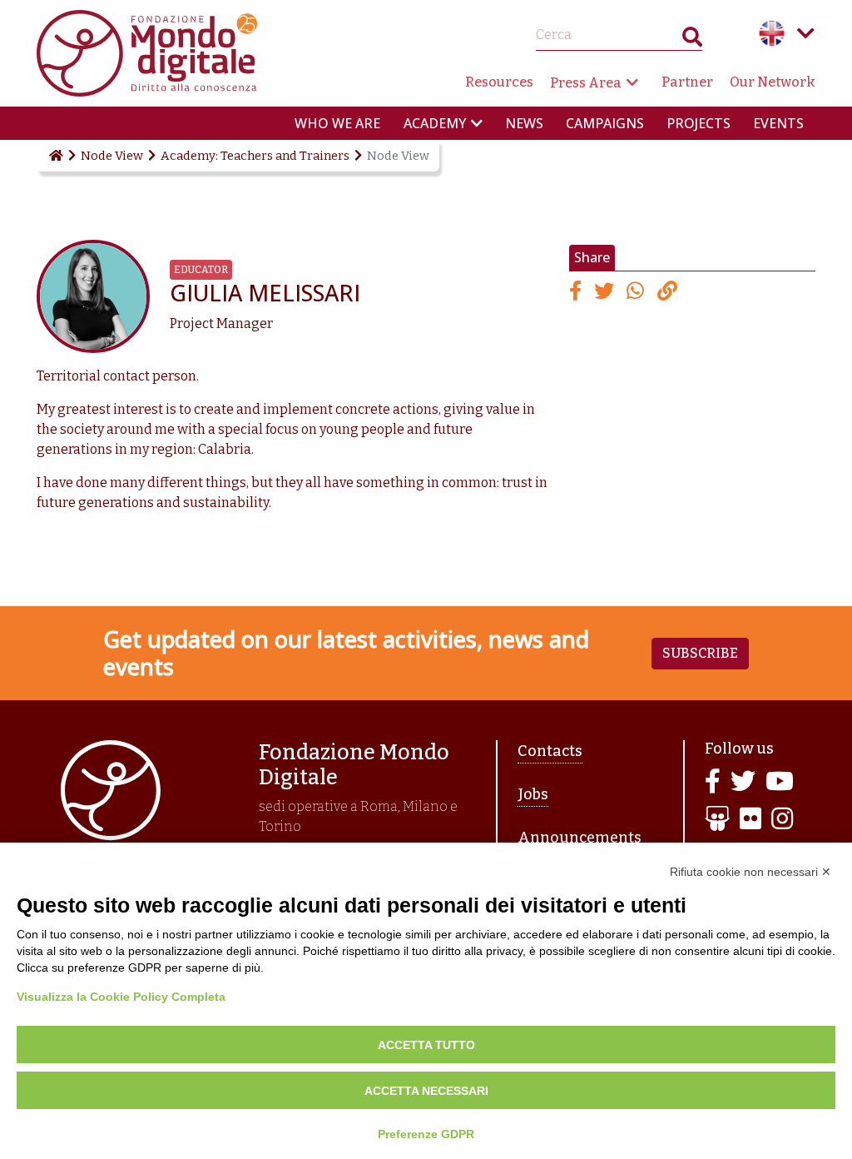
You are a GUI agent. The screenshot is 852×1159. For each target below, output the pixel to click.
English (772, 33)
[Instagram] (782, 819)
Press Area (586, 83)
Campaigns (605, 123)
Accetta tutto (426, 1045)
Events (778, 123)
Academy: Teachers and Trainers (255, 155)
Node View (112, 155)
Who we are (337, 123)
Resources (499, 82)
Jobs (533, 794)
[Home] (55, 155)
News (524, 123)
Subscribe (700, 653)
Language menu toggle (805, 33)
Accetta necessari (426, 1090)
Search (692, 40)
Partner (687, 82)
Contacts (550, 751)
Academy (435, 123)
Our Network (772, 82)
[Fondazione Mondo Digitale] (147, 52)
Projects (698, 123)
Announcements (579, 837)
